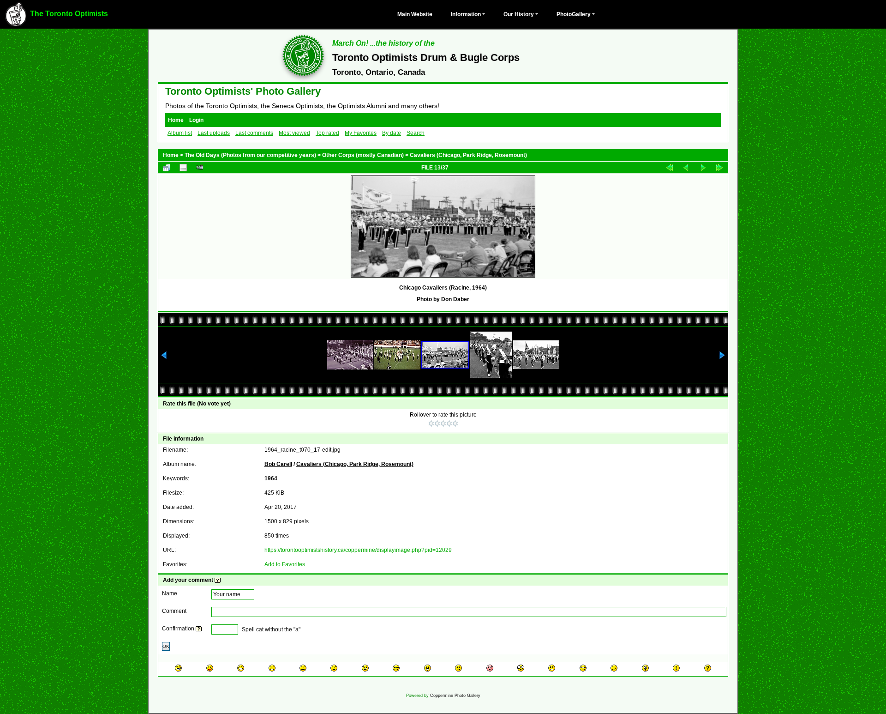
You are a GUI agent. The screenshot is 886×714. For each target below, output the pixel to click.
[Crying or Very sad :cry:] (365, 668)
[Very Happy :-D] (240, 668)
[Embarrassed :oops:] (489, 668)
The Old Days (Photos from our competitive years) (250, 155)
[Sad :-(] (333, 668)
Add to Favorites (284, 564)
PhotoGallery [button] (574, 14)
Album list (180, 133)
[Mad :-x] (551, 668)
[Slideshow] (200, 167)
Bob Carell (278, 464)
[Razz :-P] (209, 668)
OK (165, 646)
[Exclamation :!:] (676, 668)
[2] (437, 423)
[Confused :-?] (458, 668)
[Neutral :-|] (302, 668)
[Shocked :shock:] (520, 668)
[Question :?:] (707, 668)
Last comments (254, 133)
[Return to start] (669, 167)
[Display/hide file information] (183, 167)
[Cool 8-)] (396, 668)
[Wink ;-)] (614, 668)
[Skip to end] (719, 167)
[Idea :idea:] (645, 668)
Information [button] (466, 14)
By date (391, 133)
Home (176, 120)
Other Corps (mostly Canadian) (363, 155)
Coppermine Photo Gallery (455, 695)
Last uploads (214, 133)
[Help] (218, 580)
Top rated (327, 133)
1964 (270, 478)
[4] (449, 423)
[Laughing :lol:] (178, 668)
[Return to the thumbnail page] (166, 167)
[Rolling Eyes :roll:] (583, 668)
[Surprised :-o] (427, 668)
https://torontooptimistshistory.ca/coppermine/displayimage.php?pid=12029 (358, 550)
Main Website (414, 14)
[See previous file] (686, 167)
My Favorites (361, 133)
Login (196, 120)
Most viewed (294, 133)
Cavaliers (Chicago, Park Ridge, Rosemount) (468, 155)
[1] (431, 423)
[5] (455, 423)
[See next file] (702, 167)
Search (416, 133)
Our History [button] (518, 14)
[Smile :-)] (272, 668)
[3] (443, 423)
